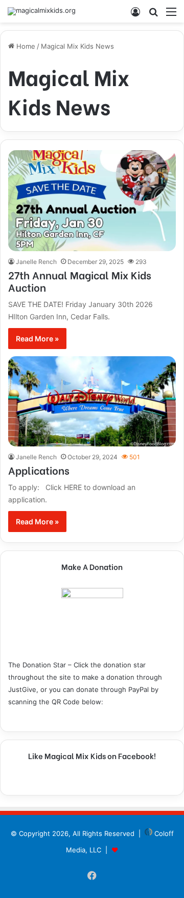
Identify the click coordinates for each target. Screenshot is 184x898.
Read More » (37, 338)
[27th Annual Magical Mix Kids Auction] (91, 200)
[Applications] (91, 401)
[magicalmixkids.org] (42, 11)
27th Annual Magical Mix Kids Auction (79, 280)
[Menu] (171, 15)
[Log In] (135, 15)
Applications (39, 469)
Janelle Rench (36, 262)
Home (24, 46)
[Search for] (153, 15)
